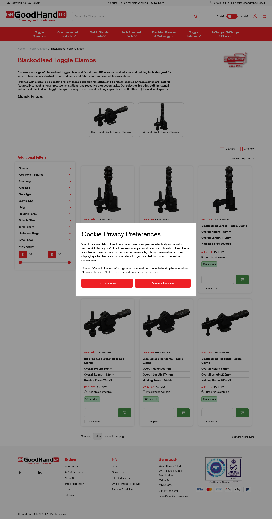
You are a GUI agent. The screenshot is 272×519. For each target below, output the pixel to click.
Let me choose (107, 283)
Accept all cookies (163, 283)
